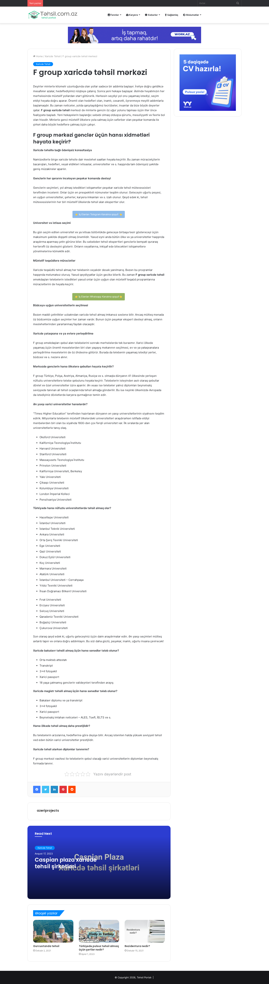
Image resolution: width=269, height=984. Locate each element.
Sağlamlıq (172, 14)
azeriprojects (48, 810)
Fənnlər (114, 14)
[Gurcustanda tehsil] (53, 931)
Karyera (133, 14)
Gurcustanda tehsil (46, 946)
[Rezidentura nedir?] (145, 931)
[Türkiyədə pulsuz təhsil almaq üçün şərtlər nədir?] (99, 931)
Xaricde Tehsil (53, 56)
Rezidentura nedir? (137, 946)
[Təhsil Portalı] (52, 14)
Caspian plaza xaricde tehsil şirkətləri (66, 863)
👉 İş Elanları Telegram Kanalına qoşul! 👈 (98, 214)
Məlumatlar (192, 14)
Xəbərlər (152, 14)
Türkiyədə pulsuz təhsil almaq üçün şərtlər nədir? (99, 947)
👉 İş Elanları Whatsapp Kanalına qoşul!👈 (98, 296)
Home (39, 56)
